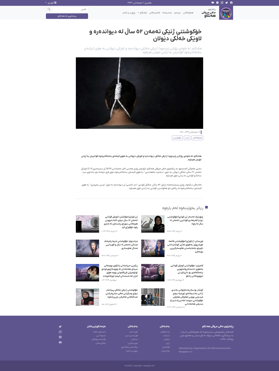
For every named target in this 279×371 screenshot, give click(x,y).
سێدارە (177, 12)
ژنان (187, 137)
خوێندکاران (133, 343)
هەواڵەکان (188, 12)
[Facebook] (60, 338)
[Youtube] (60, 343)
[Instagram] (60, 332)
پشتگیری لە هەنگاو (67, 16)
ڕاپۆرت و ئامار (128, 12)
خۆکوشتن (177, 137)
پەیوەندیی (101, 335)
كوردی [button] (50, 2)
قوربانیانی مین (131, 335)
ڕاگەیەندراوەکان (99, 339)
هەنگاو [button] (143, 12)
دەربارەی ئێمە (99, 331)
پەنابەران (165, 351)
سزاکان (167, 339)
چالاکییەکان (100, 343)
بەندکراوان (165, 331)
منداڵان (134, 339)
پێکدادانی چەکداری (129, 347)
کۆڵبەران (166, 347)
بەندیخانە (167, 12)
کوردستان (133, 331)
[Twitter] (60, 327)
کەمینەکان (154, 12)
